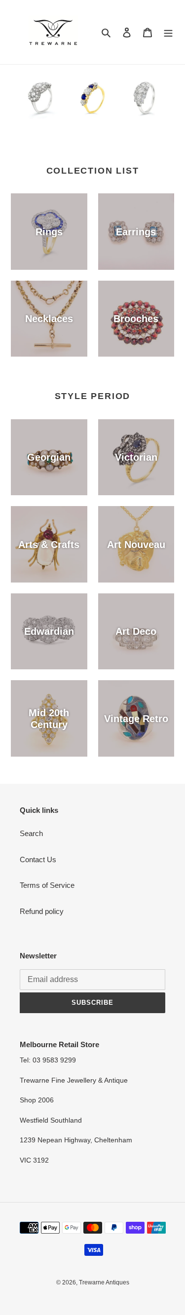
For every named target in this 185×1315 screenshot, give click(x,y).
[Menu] (168, 32)
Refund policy (42, 911)
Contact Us (38, 859)
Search (31, 833)
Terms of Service (47, 885)
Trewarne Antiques (104, 1282)
